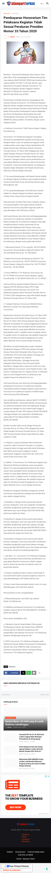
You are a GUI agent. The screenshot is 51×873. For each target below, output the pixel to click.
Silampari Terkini (29, 859)
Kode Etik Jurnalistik (25, 855)
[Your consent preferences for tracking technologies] (47, 869)
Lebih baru (6, 695)
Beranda (7, 13)
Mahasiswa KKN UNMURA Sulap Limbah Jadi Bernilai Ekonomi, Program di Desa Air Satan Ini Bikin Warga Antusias (32, 762)
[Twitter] (23, 673)
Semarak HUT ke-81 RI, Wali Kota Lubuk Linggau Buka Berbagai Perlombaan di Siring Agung (31, 737)
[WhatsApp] (28, 673)
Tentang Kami (20, 852)
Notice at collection (12, 870)
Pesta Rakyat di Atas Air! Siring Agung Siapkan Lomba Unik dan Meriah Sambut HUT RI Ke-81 (31, 749)
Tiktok (24, 837)
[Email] (34, 673)
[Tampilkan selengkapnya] (39, 673)
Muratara (15, 13)
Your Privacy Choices (19, 866)
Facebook (25, 834)
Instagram (25, 839)
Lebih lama (44, 695)
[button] (3, 4)
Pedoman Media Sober (36, 852)
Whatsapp (25, 841)
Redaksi (10, 852)
